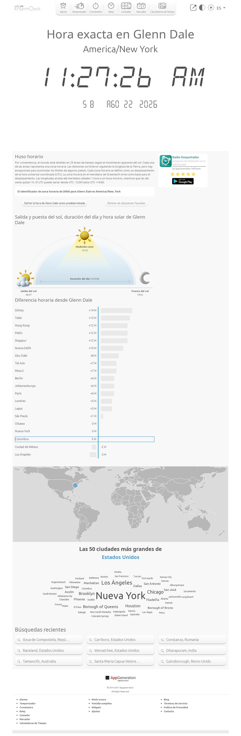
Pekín (18, 333)
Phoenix (79, 599)
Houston (133, 606)
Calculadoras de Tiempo (33, 723)
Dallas (137, 586)
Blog (166, 699)
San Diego (72, 587)
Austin (69, 592)
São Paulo (21, 416)
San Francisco (122, 576)
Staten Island (121, 615)
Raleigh (82, 612)
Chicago (155, 591)
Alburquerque (177, 585)
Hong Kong (22, 325)
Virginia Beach (58, 582)
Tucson (137, 576)
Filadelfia (152, 600)
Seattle (91, 599)
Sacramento (190, 591)
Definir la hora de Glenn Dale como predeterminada (54, 203)
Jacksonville (174, 596)
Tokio (18, 317)
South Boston (50, 593)
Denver (165, 581)
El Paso (77, 607)
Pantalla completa (102, 703)
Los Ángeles (23, 454)
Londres (20, 400)
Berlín (19, 378)
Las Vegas (147, 612)
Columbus (22, 439)
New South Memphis (100, 612)
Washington (56, 588)
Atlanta (164, 598)
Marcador (25, 719)
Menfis (131, 611)
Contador (25, 715)
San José (170, 589)
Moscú (19, 370)
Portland (79, 578)
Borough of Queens (100, 606)
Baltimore (94, 578)
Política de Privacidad (176, 707)
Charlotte (64, 599)
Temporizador (28, 703)
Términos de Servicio (175, 703)
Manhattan (91, 583)
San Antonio (152, 583)
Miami (65, 606)
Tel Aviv (20, 363)
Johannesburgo (25, 385)
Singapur (21, 340)
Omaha (117, 572)
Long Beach (187, 597)
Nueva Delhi (23, 348)
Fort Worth (147, 578)
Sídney (19, 310)
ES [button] (219, 8)
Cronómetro (26, 707)
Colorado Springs (100, 616)
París (18, 393)
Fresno (58, 604)
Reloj (22, 711)
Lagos (19, 408)
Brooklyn (87, 593)
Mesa (162, 612)
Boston (104, 576)
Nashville (135, 614)
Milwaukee (74, 582)
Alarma (23, 699)
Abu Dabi (21, 355)
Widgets (96, 707)
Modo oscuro (99, 699)
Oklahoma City (65, 596)
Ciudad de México (26, 446)
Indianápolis (119, 611)
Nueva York (22, 431)
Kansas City (166, 577)
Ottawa (20, 423)
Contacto (169, 711)
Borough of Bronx (160, 608)
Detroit (168, 603)
